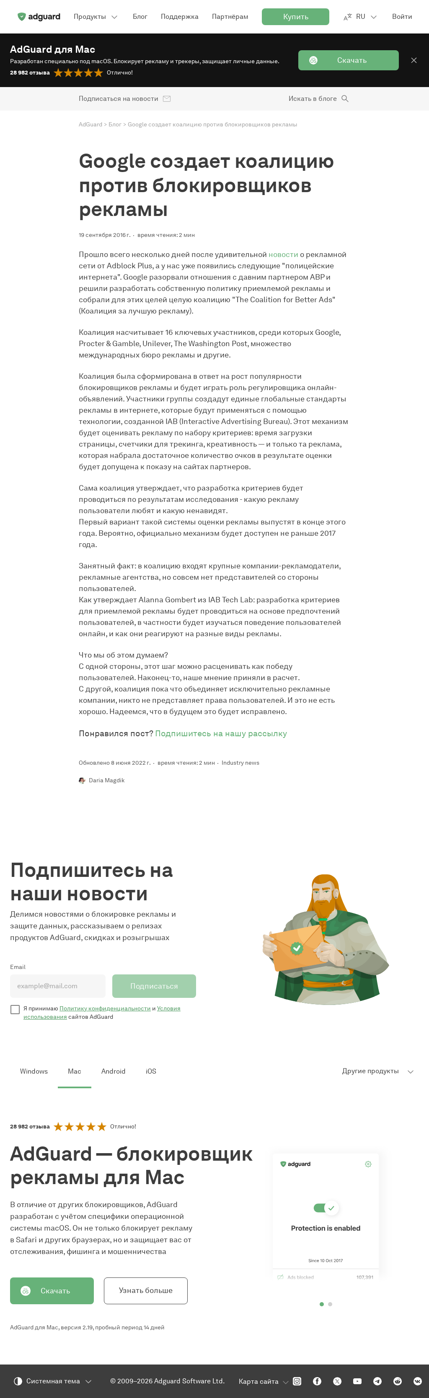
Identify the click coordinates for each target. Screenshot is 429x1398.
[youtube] (357, 1381)
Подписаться (154, 986)
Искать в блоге (313, 99)
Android (113, 1071)
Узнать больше (146, 1290)
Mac (74, 1071)
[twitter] (337, 1381)
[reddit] (398, 1381)
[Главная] (38, 17)
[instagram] (297, 1381)
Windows (34, 1071)
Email (18, 967)
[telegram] (377, 1381)
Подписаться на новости (118, 99)
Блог (115, 124)
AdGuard (90, 124)
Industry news (240, 762)
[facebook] (317, 1381)
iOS (151, 1071)
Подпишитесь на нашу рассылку (221, 733)
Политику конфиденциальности (105, 1008)
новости (283, 254)
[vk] (418, 1381)
